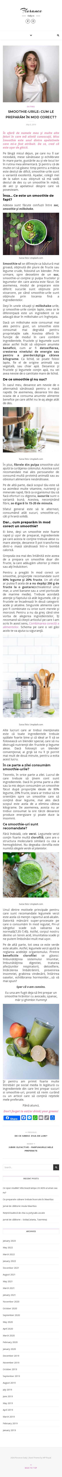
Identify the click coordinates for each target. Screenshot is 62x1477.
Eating (31, 106)
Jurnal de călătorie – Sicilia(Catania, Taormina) (25, 1219)
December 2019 (11, 1355)
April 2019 (8, 1409)
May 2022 (8, 1247)
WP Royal (47, 1457)
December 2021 (11, 1267)
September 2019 (11, 1376)
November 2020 (11, 1301)
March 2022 (9, 1254)
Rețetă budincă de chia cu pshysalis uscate (24, 1212)
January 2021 (9, 1294)
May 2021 (8, 1281)
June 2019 (8, 1396)
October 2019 (10, 1369)
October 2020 (10, 1308)
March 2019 (9, 1416)
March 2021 (9, 1288)
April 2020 (8, 1328)
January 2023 (9, 1240)
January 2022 (9, 1260)
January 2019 (9, 1430)
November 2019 (11, 1362)
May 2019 (8, 1403)
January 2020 (9, 1349)
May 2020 (8, 1321)
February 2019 (10, 1423)
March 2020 (9, 1335)
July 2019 (7, 1389)
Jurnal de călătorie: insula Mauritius (20, 1205)
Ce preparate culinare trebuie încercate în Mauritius (28, 1199)
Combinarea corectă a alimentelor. (31, 625)
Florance (31, 10)
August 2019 (9, 1382)
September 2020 (11, 1315)
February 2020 (10, 1342)
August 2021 (9, 1274)
